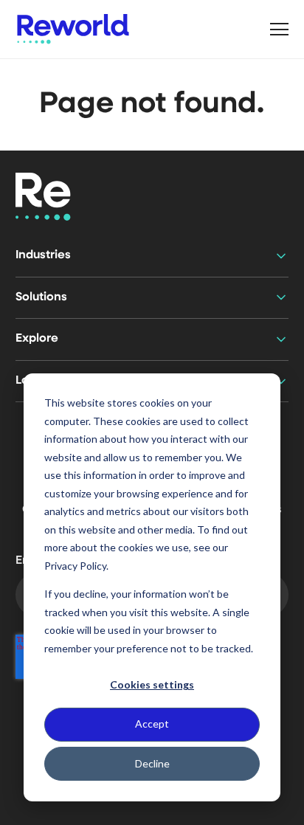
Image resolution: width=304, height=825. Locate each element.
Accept (152, 723)
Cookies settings (152, 684)
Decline (152, 763)
